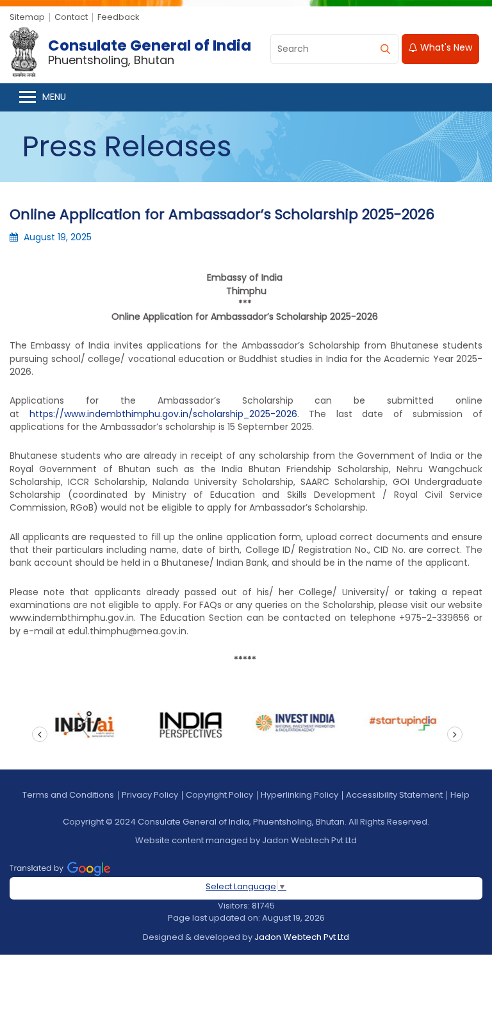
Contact (71, 17)
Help (460, 795)
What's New (445, 47)
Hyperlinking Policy (299, 795)
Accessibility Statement (394, 795)
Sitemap (27, 17)
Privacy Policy (150, 795)
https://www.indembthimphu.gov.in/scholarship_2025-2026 (163, 413)
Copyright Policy (219, 795)
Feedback (118, 17)
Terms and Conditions (68, 795)
